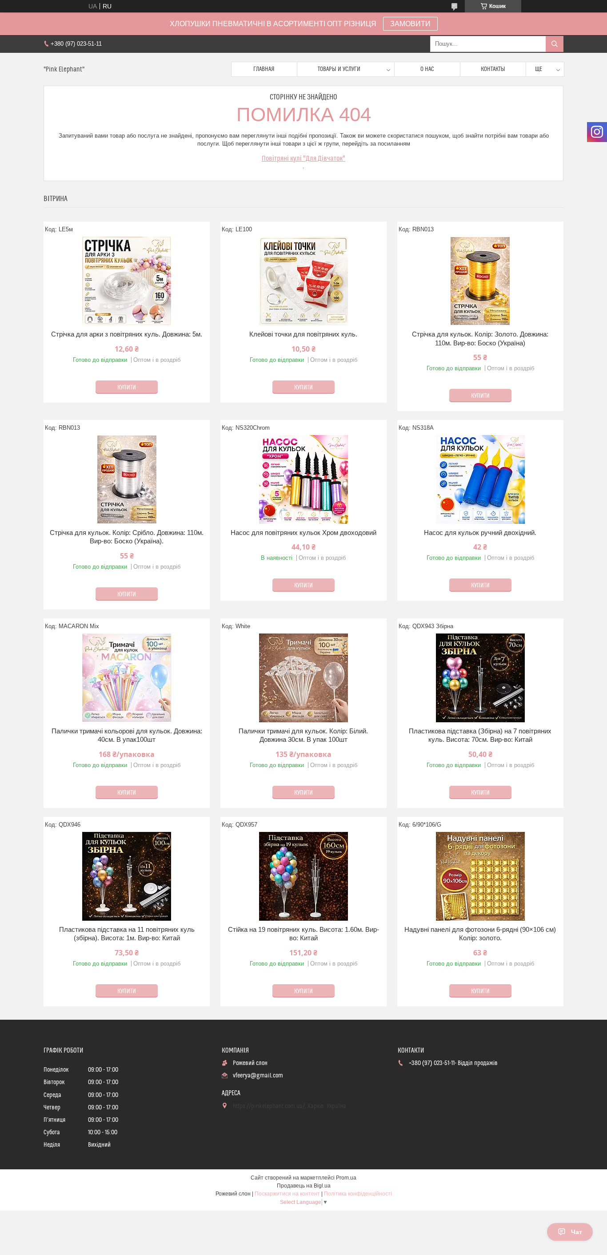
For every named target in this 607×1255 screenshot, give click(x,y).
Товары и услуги (339, 69)
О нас (427, 69)
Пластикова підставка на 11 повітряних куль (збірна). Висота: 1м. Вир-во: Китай (127, 934)
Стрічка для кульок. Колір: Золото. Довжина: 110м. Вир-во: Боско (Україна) (480, 338)
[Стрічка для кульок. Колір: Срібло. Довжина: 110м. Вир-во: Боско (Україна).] (126, 479)
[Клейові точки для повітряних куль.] (303, 281)
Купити (126, 387)
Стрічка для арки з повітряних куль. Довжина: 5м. (126, 334)
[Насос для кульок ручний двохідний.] (480, 479)
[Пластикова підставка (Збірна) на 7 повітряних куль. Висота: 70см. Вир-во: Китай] (480, 677)
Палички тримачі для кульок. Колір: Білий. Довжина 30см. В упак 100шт (303, 735)
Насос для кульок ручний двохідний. (480, 532)
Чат (576, 1231)
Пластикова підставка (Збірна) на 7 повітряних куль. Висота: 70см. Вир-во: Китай (480, 735)
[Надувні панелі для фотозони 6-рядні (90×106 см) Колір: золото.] (480, 876)
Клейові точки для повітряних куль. (303, 334)
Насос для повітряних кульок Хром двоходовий (303, 532)
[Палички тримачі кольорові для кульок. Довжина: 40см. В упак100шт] (126, 677)
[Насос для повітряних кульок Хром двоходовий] (303, 479)
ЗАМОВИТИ (410, 24)
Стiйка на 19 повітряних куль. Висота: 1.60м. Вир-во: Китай (303, 934)
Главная (264, 69)
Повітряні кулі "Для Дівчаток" (303, 158)
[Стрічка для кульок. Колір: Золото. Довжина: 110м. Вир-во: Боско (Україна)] (480, 281)
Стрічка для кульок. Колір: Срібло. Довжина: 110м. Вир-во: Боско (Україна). (127, 537)
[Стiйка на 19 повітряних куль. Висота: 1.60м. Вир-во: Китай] (303, 876)
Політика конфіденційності (358, 1194)
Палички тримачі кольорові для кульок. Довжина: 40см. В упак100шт (127, 735)
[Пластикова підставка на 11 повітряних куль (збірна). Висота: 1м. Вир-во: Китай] (126, 876)
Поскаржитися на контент (287, 1194)
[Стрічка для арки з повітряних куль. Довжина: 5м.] (126, 281)
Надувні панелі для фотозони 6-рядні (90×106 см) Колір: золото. (480, 934)
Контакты (493, 69)
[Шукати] (554, 44)
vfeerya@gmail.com (258, 1075)
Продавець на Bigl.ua (304, 1186)
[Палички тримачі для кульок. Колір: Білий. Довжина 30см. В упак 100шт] (303, 677)
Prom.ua (346, 1178)
